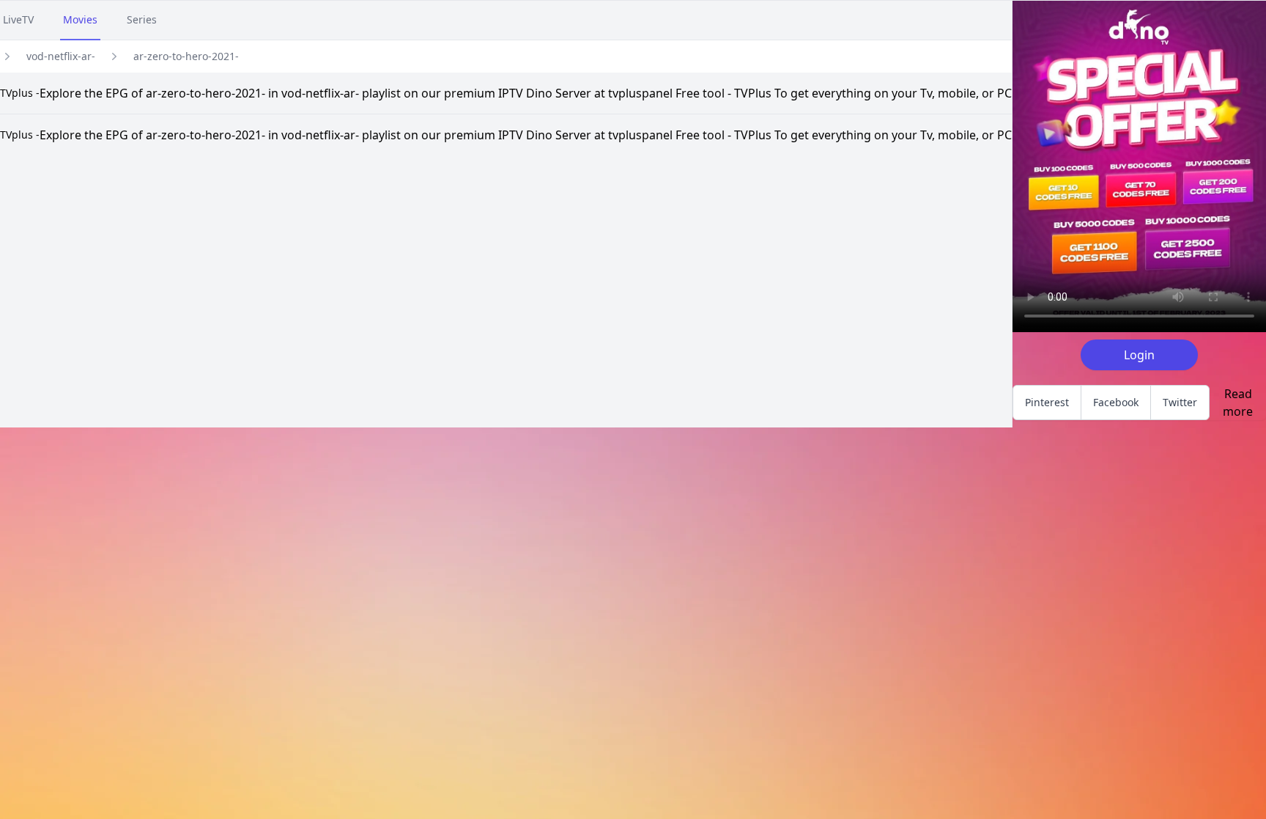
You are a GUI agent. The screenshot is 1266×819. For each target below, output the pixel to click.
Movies (80, 19)
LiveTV (18, 19)
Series (142, 19)
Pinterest (1047, 402)
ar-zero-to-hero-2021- (186, 56)
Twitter (1180, 402)
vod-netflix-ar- (60, 56)
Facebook (1116, 402)
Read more (1238, 402)
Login (1139, 355)
